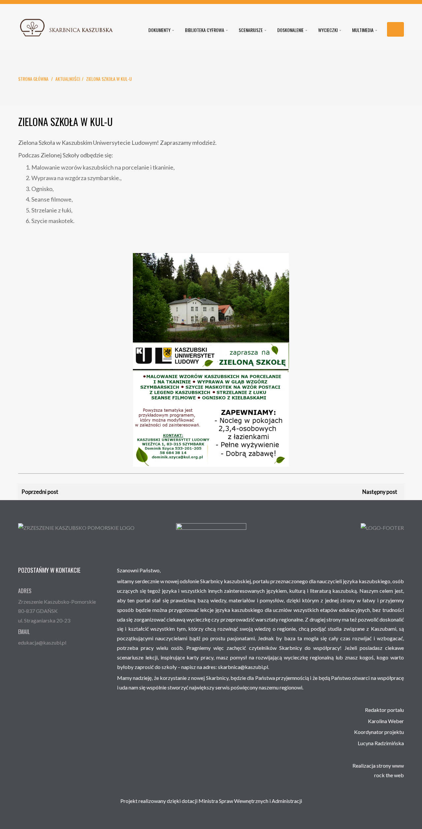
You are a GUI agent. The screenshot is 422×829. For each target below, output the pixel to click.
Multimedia (363, 30)
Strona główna (33, 78)
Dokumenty (159, 30)
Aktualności (67, 78)
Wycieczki (328, 30)
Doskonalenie (291, 30)
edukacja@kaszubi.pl (42, 642)
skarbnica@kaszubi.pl (243, 667)
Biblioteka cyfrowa (205, 30)
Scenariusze (251, 30)
